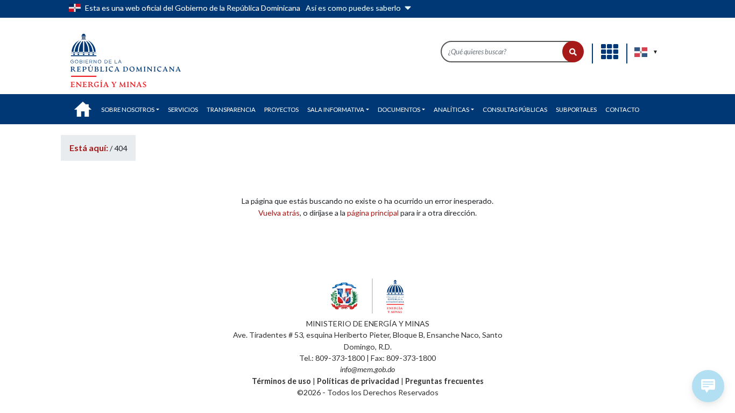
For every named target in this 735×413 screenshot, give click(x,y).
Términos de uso (281, 381)
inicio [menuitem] (83, 109)
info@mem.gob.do (367, 369)
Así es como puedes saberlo (354, 7)
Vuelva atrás (279, 212)
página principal (373, 212)
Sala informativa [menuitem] (335, 109)
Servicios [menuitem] (183, 109)
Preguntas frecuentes (444, 381)
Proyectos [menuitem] (281, 109)
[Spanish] (641, 52)
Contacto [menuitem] (622, 109)
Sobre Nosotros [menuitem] (127, 109)
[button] (573, 51)
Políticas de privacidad (358, 381)
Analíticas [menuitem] (451, 109)
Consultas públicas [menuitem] (515, 109)
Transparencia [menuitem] (231, 109)
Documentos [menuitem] (399, 109)
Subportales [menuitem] (576, 109)
